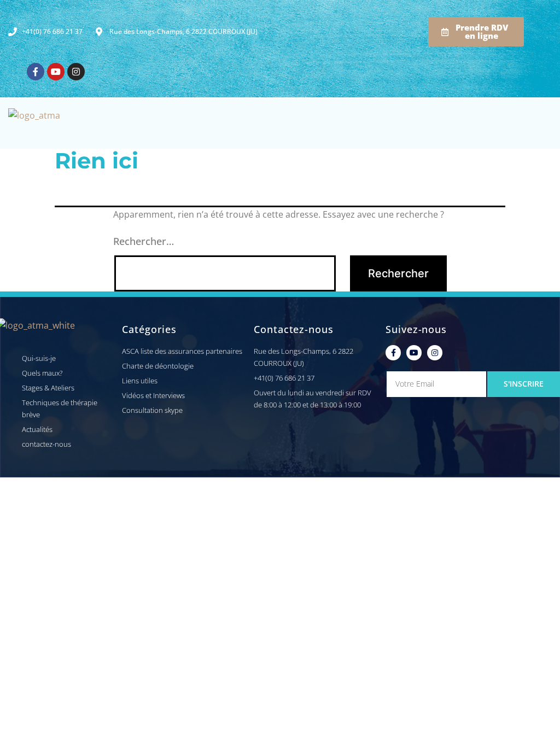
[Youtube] (56, 71)
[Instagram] (76, 71)
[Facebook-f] (35, 71)
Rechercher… (143, 241)
